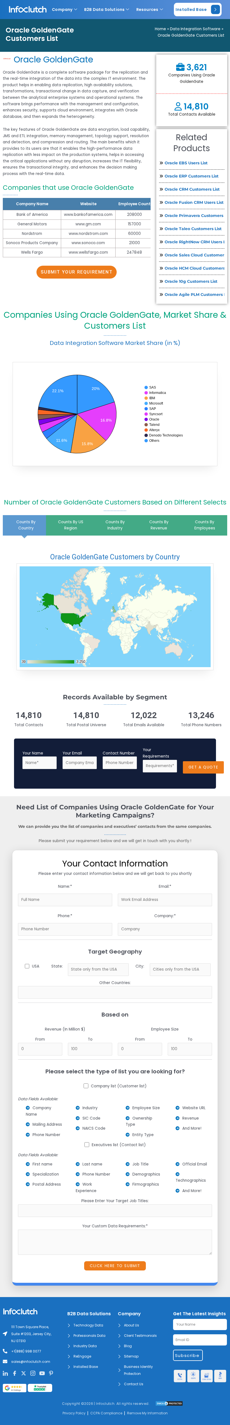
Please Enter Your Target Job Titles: (115, 1201)
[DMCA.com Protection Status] (169, 1403)
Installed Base (191, 9)
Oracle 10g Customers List (191, 281)
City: (139, 966)
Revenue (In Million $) (65, 1029)
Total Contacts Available (191, 114)
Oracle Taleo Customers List (193, 228)
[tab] (24, 525)
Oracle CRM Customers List (192, 189)
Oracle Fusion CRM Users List (194, 202)
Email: (165, 886)
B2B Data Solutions (104, 9)
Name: (65, 886)
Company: (165, 916)
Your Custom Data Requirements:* (115, 1226)
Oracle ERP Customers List (192, 176)
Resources (147, 9)
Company (62, 9)
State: (57, 966)
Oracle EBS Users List (186, 162)
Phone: (65, 916)
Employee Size (165, 1029)
